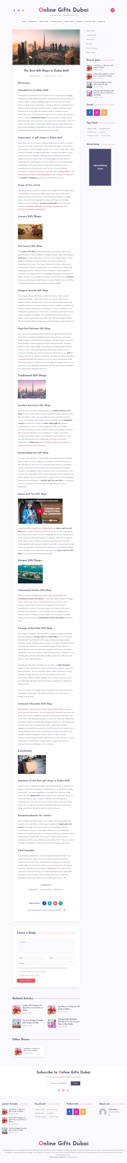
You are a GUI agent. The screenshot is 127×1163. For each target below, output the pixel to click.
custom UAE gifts (27, 359)
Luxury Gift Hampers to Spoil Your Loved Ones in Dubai (33, 1008)
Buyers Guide (69, 21)
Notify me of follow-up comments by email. (33, 971)
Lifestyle (79, 21)
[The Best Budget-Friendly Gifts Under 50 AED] (89, 85)
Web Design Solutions (57, 1157)
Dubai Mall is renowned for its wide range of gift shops (40, 709)
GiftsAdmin (113, 1109)
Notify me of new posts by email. (30, 975)
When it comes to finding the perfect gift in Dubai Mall (40, 596)
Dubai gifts (52, 868)
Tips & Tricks (43, 21)
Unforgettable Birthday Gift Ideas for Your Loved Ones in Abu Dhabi (68, 1021)
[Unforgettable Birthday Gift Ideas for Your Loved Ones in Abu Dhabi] (89, 93)
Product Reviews (56, 21)
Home (24, 21)
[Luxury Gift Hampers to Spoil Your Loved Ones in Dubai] (89, 76)
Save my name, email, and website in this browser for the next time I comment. (43, 968)
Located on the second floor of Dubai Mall (35, 528)
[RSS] (23, 10)
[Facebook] (14, 10)
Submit (75, 1083)
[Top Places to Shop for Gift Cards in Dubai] (89, 68)
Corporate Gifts (90, 21)
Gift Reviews (32, 21)
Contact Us (101, 21)
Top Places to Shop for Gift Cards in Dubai (17, 1110)
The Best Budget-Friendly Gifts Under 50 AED (18, 1129)
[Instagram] (18, 10)
